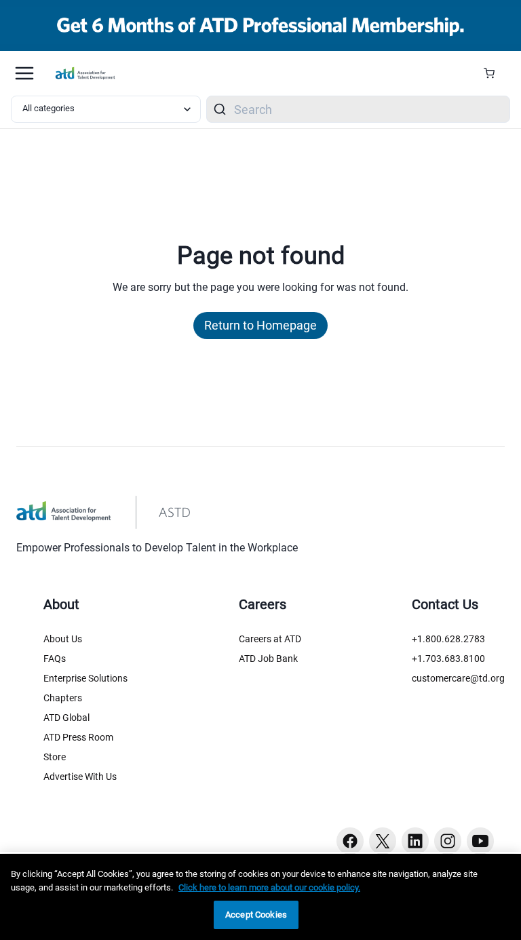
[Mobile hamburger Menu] (24, 73)
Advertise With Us (80, 776)
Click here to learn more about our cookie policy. (269, 887)
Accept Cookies (256, 914)
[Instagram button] (447, 841)
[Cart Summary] (494, 73)
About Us (62, 638)
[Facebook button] (350, 841)
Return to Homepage (260, 325)
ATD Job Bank (268, 658)
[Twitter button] (382, 841)
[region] (260, 897)
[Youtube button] (480, 841)
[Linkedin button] (415, 841)
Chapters (62, 697)
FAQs (54, 658)
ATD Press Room (78, 737)
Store (54, 756)
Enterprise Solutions (85, 678)
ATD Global (66, 717)
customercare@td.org (458, 678)
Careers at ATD (270, 638)
